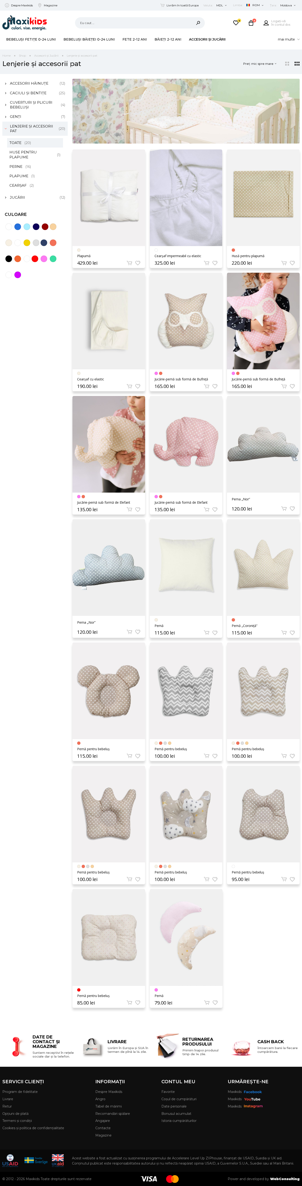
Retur (7, 1106)
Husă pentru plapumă (248, 256)
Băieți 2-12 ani (168, 39)
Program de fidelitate (20, 1092)
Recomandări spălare (112, 1114)
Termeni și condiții (17, 1121)
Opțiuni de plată (15, 1114)
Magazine (50, 5)
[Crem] (8, 242)
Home (6, 55)
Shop (22, 55)
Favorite (168, 1092)
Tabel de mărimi (108, 1106)
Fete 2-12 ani (134, 39)
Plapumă (84, 256)
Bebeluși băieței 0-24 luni (89, 39)
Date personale (174, 1106)
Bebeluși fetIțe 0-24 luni (31, 39)
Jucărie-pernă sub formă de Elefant (103, 502)
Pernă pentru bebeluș (93, 749)
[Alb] (8, 226)
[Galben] (27, 242)
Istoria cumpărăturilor (179, 1121)
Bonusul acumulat (176, 1114)
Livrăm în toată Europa (183, 5)
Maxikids (235, 1092)
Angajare (102, 1121)
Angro (100, 1099)
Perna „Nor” (241, 499)
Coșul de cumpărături (179, 1099)
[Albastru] (17, 226)
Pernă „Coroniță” (244, 626)
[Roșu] (35, 258)
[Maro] (53, 242)
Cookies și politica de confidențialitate (33, 1128)
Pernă (159, 626)
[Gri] (36, 242)
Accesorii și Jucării (207, 39)
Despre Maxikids (22, 5)
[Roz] (44, 258)
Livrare (7, 1099)
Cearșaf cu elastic (90, 379)
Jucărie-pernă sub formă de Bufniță (181, 379)
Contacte (103, 1128)
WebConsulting (285, 1179)
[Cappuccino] (53, 226)
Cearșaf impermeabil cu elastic (178, 256)
